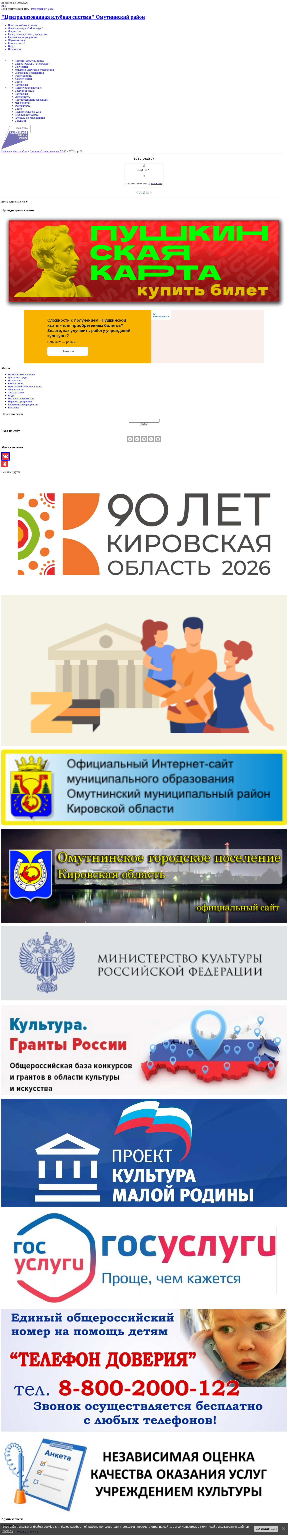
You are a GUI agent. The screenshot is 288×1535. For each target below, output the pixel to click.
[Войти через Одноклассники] (158, 439)
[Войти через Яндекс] (144, 439)
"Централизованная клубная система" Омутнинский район (73, 17)
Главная (5, 151)
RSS (3, 5)
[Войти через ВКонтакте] (137, 439)
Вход (51, 8)
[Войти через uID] (130, 439)
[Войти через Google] (151, 439)
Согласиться (266, 1529)
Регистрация (38, 8)
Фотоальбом (20, 151)
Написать (68, 351)
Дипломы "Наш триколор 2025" (48, 151)
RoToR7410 (156, 183)
